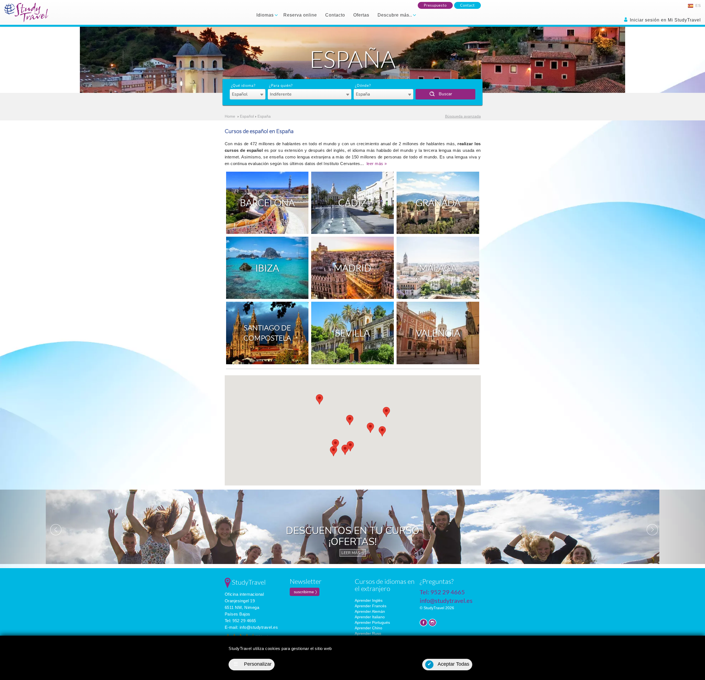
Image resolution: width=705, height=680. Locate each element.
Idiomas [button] (265, 15)
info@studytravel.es (259, 627)
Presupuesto (435, 5)
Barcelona (267, 202)
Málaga (438, 268)
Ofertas (361, 15)
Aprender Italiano (370, 617)
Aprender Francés (370, 606)
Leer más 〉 (352, 552)
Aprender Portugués (372, 622)
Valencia (438, 333)
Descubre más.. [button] (395, 15)
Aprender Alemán (370, 611)
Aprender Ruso (368, 633)
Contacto (335, 15)
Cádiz (352, 202)
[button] (386, 412)
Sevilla (352, 333)
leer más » (377, 163)
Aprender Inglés (369, 600)
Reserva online (300, 15)
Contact (467, 5)
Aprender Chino (368, 628)
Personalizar (253, 664)
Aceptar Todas (448, 664)
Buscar (445, 94)
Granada (438, 202)
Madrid (352, 268)
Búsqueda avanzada (463, 116)
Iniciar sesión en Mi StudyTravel (664, 20)
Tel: (240, 620)
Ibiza (267, 268)
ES (697, 5)
